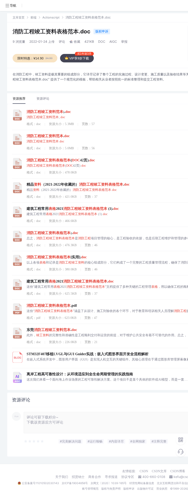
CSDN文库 (159, 471)
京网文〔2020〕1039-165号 (109, 483)
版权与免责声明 (111, 488)
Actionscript (51, 17)
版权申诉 (101, 31)
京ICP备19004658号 (75, 483)
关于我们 (61, 477)
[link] (19, 17)
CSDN (144, 471)
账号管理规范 (90, 488)
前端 (33, 17)
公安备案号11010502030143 (40, 483)
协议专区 (127, 477)
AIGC (113, 41)
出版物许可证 (145, 488)
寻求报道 (111, 477)
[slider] (34, 441)
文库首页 (19, 17)
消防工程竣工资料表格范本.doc (52, 31)
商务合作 (94, 477)
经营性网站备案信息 (141, 483)
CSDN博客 (177, 471)
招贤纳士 (78, 477)
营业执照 (161, 488)
